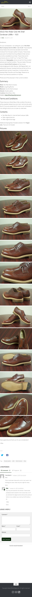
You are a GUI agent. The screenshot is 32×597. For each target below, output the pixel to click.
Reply (6, 485)
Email (18, 526)
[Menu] (30, 2)
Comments (6, 470)
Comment (5, 514)
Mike (3, 38)
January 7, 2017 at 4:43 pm (19, 475)
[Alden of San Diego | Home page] (6, 2)
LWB (13, 461)
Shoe (25, 461)
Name (4, 526)
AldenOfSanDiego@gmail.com (13, 95)
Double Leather (7, 461)
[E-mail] (16, 592)
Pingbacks (17, 470)
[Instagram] (13, 592)
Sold (2, 6)
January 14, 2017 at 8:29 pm (17, 488)
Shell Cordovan (19, 461)
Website (4, 532)
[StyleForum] (19, 592)
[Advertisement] (16, 563)
